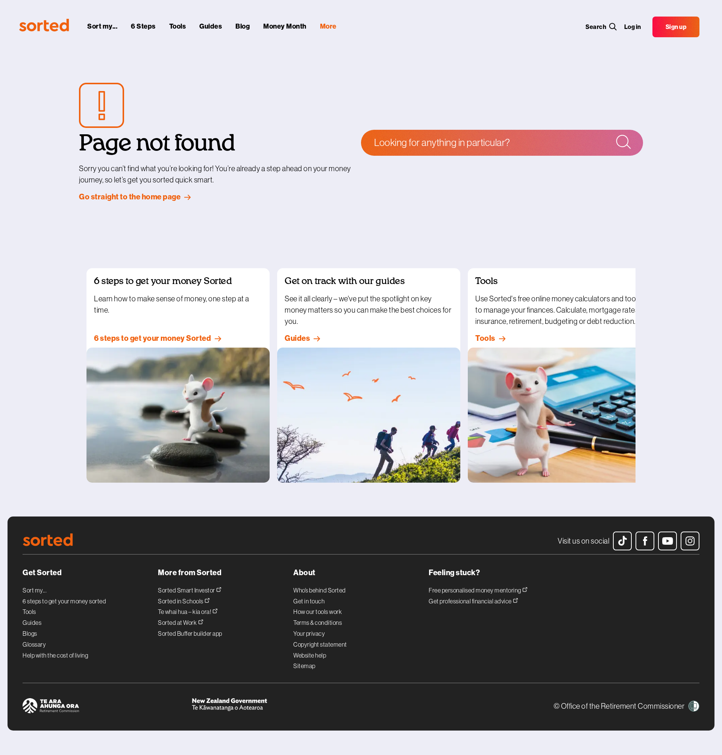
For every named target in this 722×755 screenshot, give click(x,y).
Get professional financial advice (471, 601)
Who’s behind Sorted (319, 590)
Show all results (445, 176)
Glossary (34, 644)
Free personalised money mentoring (475, 590)
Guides (32, 622)
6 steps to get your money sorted (64, 601)
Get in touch (309, 601)
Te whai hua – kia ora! (185, 611)
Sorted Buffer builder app (190, 633)
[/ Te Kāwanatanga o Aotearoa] (276, 707)
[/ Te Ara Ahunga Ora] (107, 707)
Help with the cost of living (55, 655)
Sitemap (304, 665)
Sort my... (35, 590)
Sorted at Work (178, 622)
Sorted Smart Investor (187, 590)
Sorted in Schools (181, 601)
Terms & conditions (317, 622)
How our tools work (317, 611)
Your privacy (309, 633)
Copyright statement (320, 644)
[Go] (623, 142)
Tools (29, 611)
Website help (309, 655)
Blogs (30, 633)
